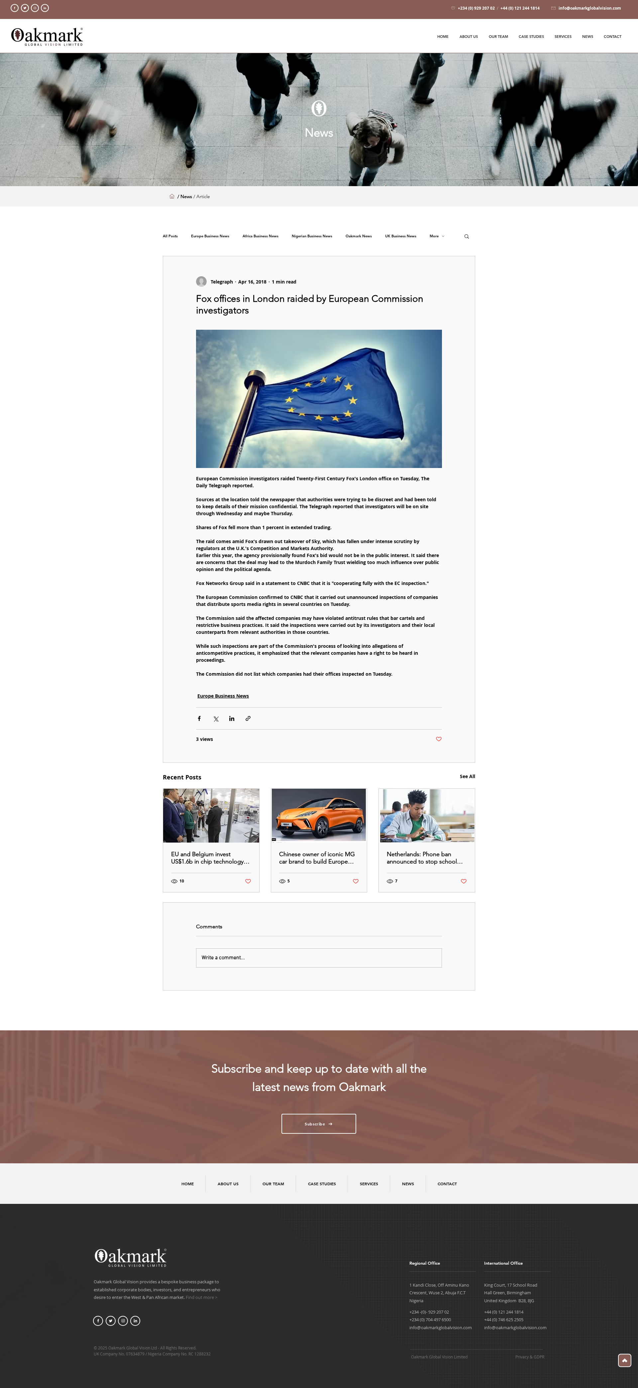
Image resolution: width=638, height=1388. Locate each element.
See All (467, 776)
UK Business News (400, 236)
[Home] (15, 8)
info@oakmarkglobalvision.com (440, 1327)
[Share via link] (248, 718)
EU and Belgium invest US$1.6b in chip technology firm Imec (207, 858)
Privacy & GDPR (529, 1356)
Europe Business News (210, 236)
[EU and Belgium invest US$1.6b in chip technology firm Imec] (211, 816)
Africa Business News (260, 236)
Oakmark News (359, 236)
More (434, 236)
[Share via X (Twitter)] (215, 718)
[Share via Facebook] (199, 718)
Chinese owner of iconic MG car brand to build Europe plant (317, 858)
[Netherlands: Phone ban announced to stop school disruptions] (427, 816)
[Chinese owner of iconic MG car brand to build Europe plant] (319, 816)
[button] (467, 236)
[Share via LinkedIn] (232, 718)
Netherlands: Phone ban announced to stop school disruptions (422, 858)
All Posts (170, 236)
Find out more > (201, 1297)
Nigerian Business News (312, 236)
